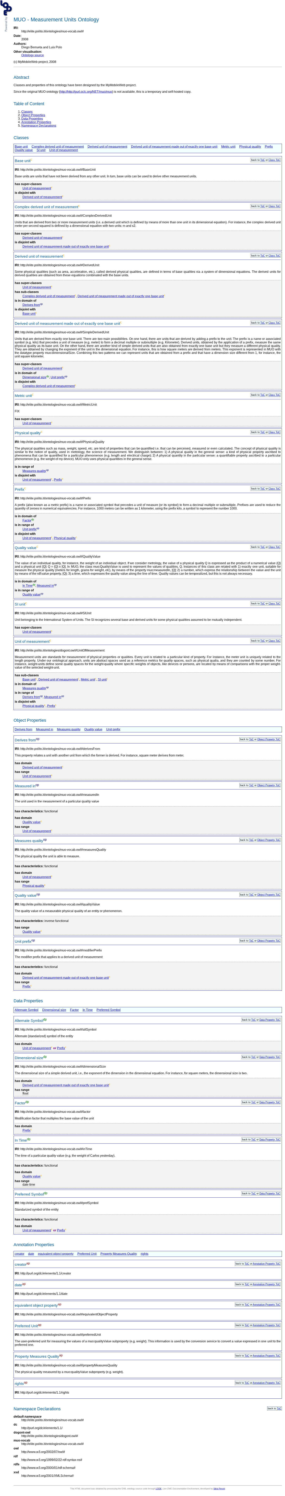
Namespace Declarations (38, 125)
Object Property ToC (268, 739)
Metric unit (228, 146)
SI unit (41, 150)
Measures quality (34, 471)
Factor (26, 520)
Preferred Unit (87, 1253)
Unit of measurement (63, 150)
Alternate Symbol (26, 1010)
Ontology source (32, 55)
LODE (159, 1488)
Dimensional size (34, 377)
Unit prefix (58, 377)
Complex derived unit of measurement (58, 146)
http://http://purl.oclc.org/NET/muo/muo (86, 91)
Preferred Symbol (109, 1010)
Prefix (269, 146)
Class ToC (274, 160)
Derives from (31, 305)
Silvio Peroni (219, 1488)
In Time (27, 585)
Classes (27, 111)
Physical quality (250, 146)
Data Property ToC (269, 1019)
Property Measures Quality (118, 1253)
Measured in (45, 585)
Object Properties (33, 115)
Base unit (21, 146)
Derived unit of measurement (107, 146)
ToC (262, 160)
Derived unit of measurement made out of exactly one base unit (174, 146)
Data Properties (32, 118)
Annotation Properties (36, 122)
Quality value (24, 150)
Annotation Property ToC (266, 1263)
